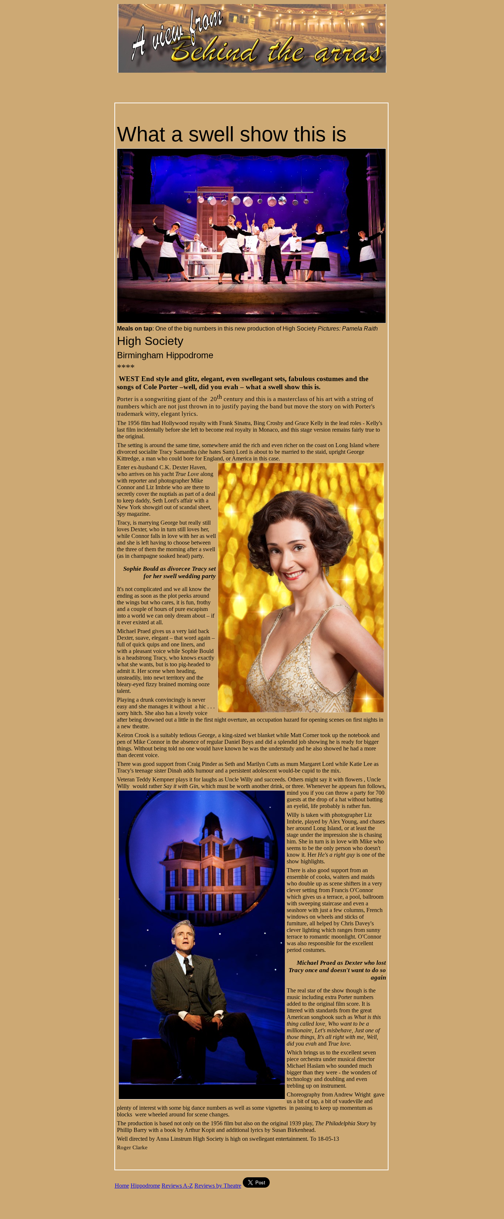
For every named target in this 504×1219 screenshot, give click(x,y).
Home (122, 1185)
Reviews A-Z (177, 1185)
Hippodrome (145, 1185)
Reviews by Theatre (217, 1185)
